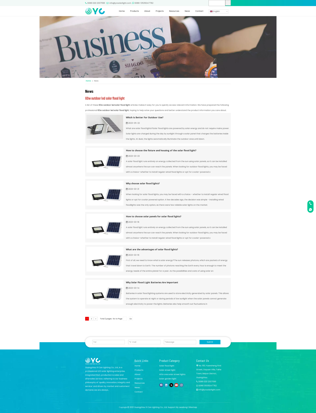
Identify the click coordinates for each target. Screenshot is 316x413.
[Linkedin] (166, 385)
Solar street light (167, 370)
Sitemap (193, 407)
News (137, 387)
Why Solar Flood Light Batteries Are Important (152, 282)
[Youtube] (176, 385)
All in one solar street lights (172, 374)
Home (137, 365)
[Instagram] (181, 385)
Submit (210, 342)
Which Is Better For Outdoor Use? (144, 117)
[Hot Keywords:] (228, 3)
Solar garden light (167, 378)
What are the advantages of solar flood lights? (152, 249)
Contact (139, 391)
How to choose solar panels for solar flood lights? (153, 216)
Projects (139, 378)
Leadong (183, 407)
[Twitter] (171, 385)
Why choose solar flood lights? (143, 183)
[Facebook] (161, 385)
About (137, 374)
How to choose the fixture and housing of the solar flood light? (161, 150)
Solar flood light (166, 365)
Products (139, 370)
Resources (140, 383)
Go (130, 318)
